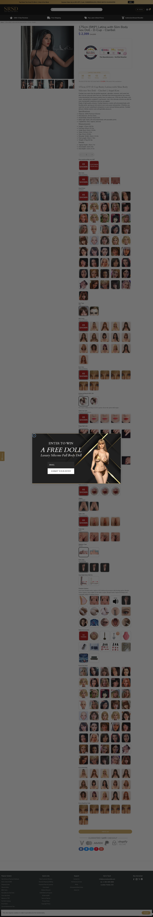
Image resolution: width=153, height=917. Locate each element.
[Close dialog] (34, 435)
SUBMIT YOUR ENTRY (61, 471)
